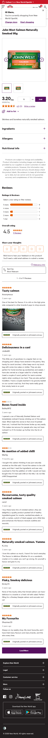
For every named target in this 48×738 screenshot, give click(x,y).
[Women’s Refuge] (4, 728)
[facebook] (4, 696)
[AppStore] (14, 712)
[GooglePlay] (33, 712)
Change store (11, 22)
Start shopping (27, 22)
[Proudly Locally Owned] (38, 696)
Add (40, 99)
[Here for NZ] (23, 697)
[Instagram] (10, 696)
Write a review (29, 106)
